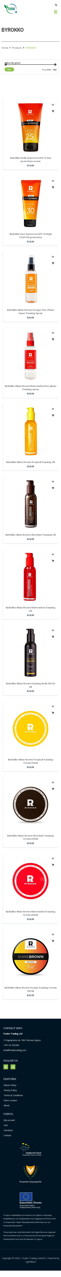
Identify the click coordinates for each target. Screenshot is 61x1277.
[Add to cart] (53, 111)
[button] (56, 12)
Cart (6, 1125)
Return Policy (10, 1085)
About (6, 1105)
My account (9, 1120)
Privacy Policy (10, 1090)
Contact (7, 1135)
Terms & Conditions (13, 1095)
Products (17, 47)
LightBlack (30, 1261)
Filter (9, 69)
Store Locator (10, 1100)
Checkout (8, 1130)
